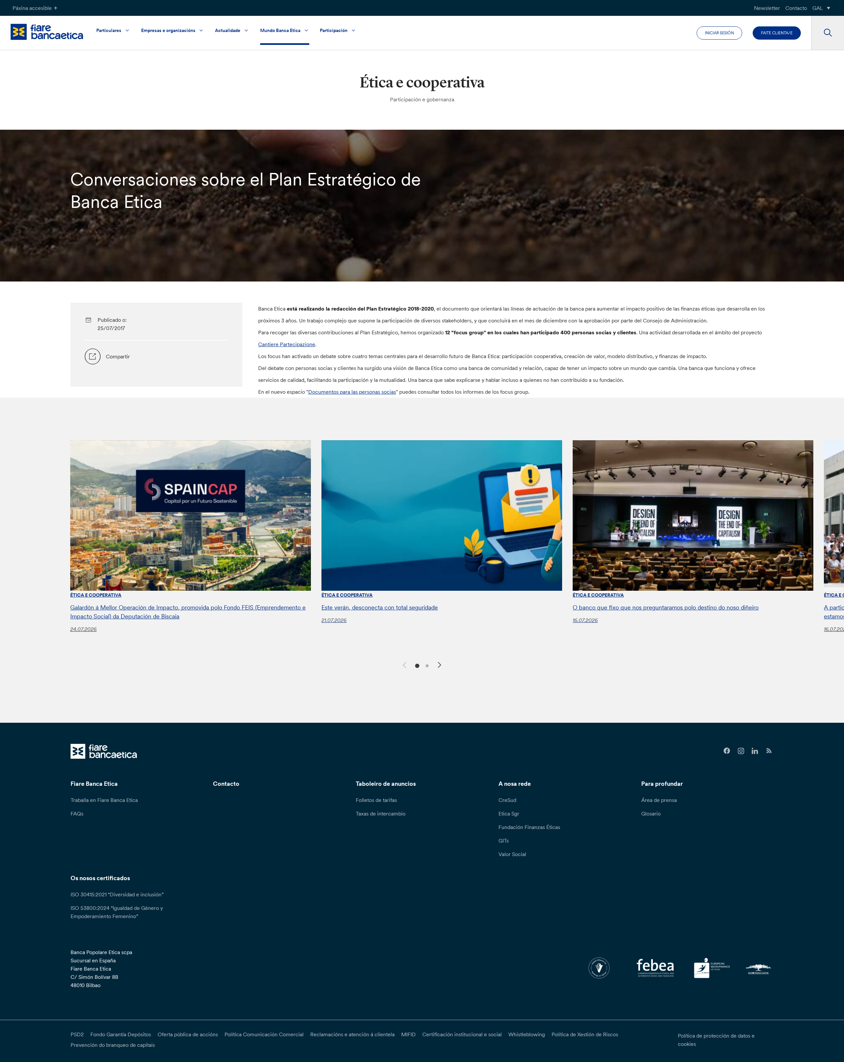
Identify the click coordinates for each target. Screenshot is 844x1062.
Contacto (796, 8)
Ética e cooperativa (95, 595)
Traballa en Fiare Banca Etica (104, 800)
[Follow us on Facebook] (726, 751)
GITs (503, 840)
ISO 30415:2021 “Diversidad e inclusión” (117, 894)
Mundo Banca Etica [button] (280, 30)
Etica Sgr (508, 813)
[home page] (47, 32)
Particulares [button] (108, 30)
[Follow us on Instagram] (741, 751)
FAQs (77, 813)
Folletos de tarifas (376, 800)
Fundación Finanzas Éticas (529, 827)
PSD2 (77, 1034)
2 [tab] (426, 665)
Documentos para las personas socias (352, 391)
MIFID (408, 1034)
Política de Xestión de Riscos (585, 1034)
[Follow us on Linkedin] (755, 751)
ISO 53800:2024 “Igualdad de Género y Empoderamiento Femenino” (117, 912)
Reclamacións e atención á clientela (352, 1034)
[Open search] (827, 33)
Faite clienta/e (777, 32)
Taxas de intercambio (381, 813)
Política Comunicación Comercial (264, 1034)
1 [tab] (416, 665)
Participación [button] (333, 30)
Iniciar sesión (719, 32)
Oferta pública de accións (188, 1034)
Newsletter (767, 8)
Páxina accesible (32, 8)
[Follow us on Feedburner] (769, 751)
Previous (404, 664)
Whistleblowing (526, 1034)
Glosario (651, 813)
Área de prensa (659, 800)
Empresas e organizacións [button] (168, 30)
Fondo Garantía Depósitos (120, 1034)
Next (440, 666)
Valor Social (512, 854)
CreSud (507, 800)
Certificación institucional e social (462, 1034)
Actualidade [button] (227, 30)
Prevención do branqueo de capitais (113, 1045)
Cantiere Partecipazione (286, 344)
